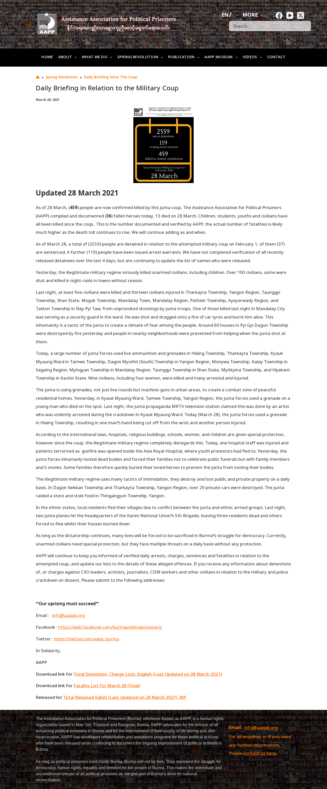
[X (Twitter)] (300, 15)
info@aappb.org (261, 728)
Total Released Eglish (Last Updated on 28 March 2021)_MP (124, 698)
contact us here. (260, 754)
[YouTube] (289, 15)
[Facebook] (279, 15)
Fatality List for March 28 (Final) (107, 686)
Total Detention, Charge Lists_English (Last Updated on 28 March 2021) (148, 674)
